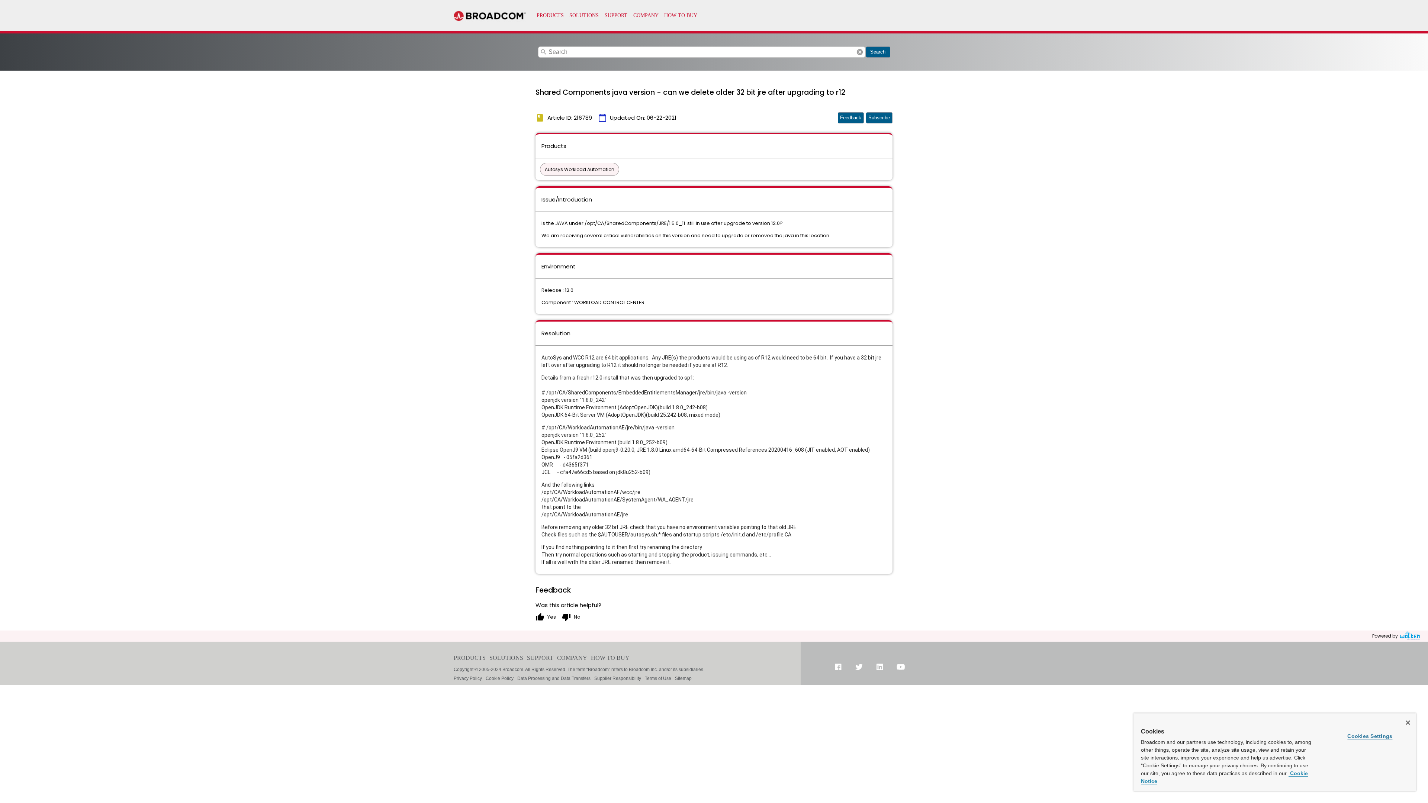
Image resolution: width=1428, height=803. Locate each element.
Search (877, 52)
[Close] (1408, 722)
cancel (859, 52)
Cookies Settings (1369, 736)
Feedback (850, 117)
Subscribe (879, 117)
